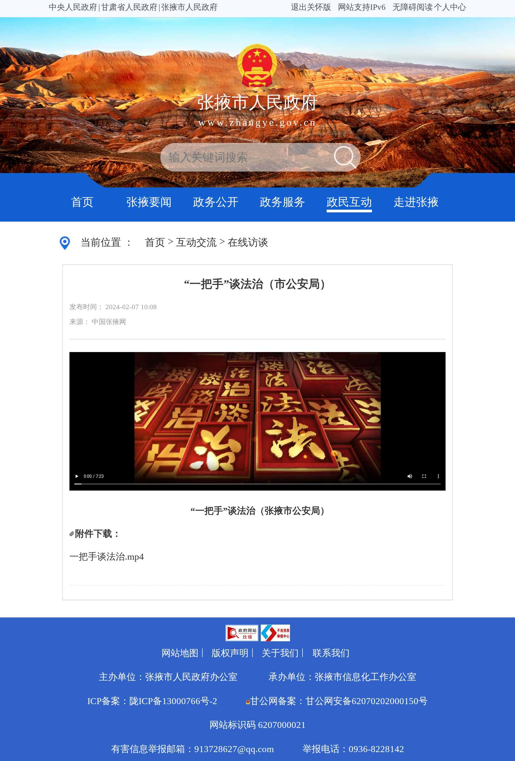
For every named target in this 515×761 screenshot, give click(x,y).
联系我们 (331, 653)
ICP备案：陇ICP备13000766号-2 (152, 701)
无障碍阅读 (413, 7)
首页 (82, 202)
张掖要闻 (149, 202)
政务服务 (282, 202)
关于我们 (280, 653)
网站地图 (180, 653)
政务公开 (215, 202)
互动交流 (196, 242)
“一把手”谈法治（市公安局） (257, 284)
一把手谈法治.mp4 (106, 557)
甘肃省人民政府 (129, 7)
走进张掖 (416, 202)
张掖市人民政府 (189, 7)
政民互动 (349, 202)
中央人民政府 (73, 7)
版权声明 (230, 653)
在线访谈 (248, 242)
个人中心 (450, 7)
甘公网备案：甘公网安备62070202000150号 (339, 701)
